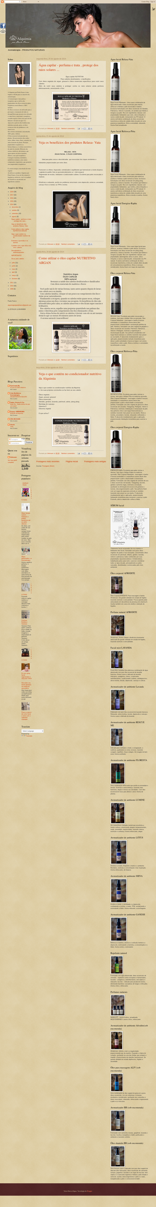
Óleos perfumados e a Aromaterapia (26, 558)
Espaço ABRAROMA (17, 411)
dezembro (15, 207)
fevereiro (15, 278)
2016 (12, 198)
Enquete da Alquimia (16, 413)
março (14, 275)
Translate (29, 736)
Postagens (14, 439)
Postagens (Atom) (48, 466)
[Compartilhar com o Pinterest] (91, 129)
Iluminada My (15, 386)
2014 (12, 204)
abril (13, 272)
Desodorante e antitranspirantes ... (18, 251)
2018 (12, 192)
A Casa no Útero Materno (18, 387)
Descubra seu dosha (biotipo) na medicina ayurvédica (26, 685)
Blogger (89, 1191)
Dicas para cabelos (17, 259)
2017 (12, 195)
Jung (11, 426)
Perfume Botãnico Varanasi (24, 622)
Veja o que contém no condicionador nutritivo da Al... (20, 235)
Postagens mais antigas (95, 461)
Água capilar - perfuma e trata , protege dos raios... (21, 220)
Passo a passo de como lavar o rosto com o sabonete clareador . (26, 715)
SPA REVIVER (15, 419)
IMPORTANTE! (16, 255)
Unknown (13, 457)
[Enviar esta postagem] (78, 128)
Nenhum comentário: (68, 128)
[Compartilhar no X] (87, 129)
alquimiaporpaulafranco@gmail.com (19, 305)
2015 (12, 201)
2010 (12, 286)
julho (13, 263)
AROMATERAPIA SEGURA (18, 397)
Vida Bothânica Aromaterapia (15, 394)
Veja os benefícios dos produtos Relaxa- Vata (69, 142)
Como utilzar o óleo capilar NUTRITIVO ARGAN (20, 230)
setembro (15, 213)
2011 (12, 282)
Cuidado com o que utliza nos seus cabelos (21, 246)
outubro (14, 210)
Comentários (14, 443)
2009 (12, 289)
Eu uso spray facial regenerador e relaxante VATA (26, 675)
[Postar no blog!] (85, 129)
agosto (14, 216)
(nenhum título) (25, 484)
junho (14, 266)
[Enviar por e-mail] (83, 129)
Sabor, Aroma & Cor (17, 402)
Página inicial (72, 461)
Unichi (12, 425)
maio (14, 269)
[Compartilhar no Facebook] (89, 129)
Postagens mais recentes (47, 461)
